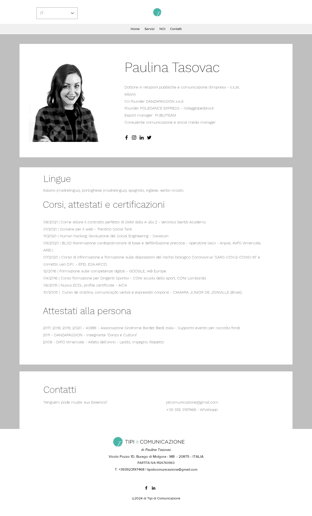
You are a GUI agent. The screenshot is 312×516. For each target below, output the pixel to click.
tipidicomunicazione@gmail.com (172, 469)
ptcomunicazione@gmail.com (192, 402)
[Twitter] (149, 137)
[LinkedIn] (142, 137)
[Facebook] (126, 137)
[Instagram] (134, 137)
